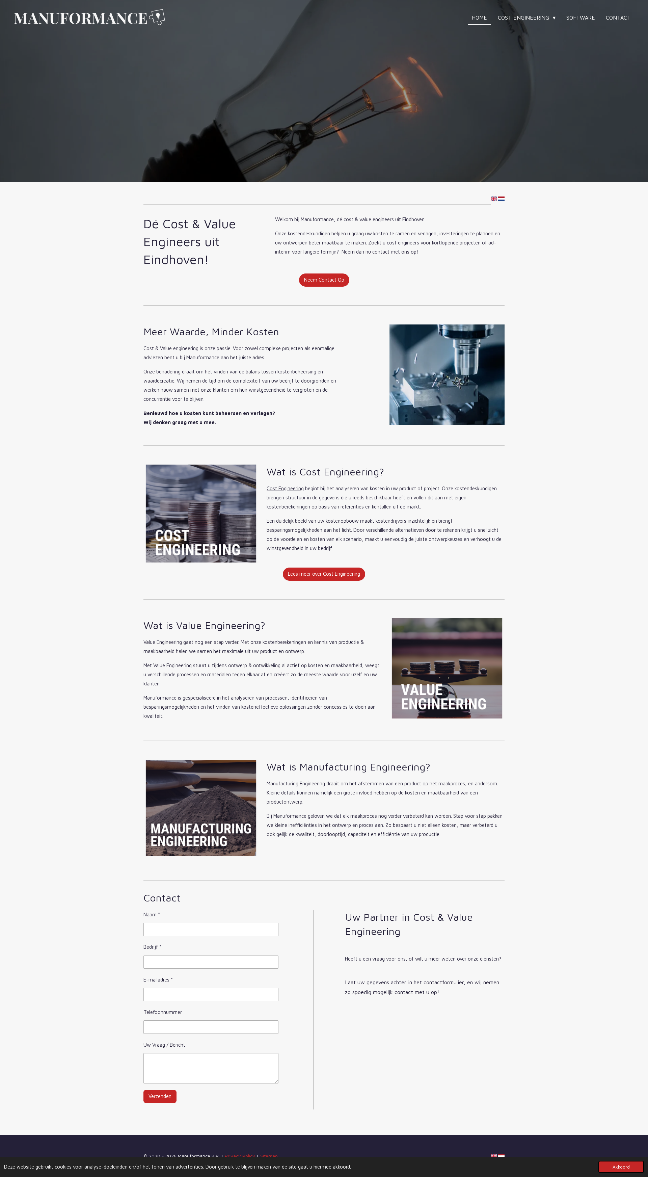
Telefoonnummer (162, 1012)
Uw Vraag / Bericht (164, 1045)
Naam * (151, 914)
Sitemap (269, 1156)
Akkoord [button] (621, 1167)
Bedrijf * (152, 947)
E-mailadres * (158, 980)
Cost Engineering (285, 488)
